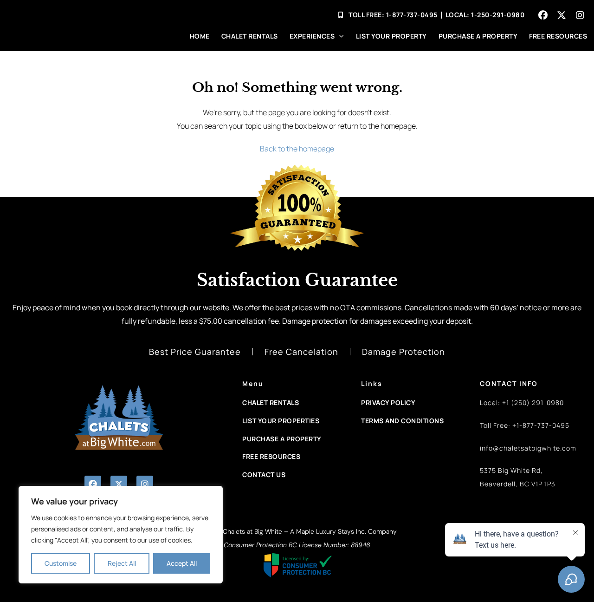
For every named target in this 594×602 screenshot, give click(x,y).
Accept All (182, 563)
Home (200, 36)
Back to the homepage (297, 149)
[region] (121, 534)
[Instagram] (580, 15)
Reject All (122, 563)
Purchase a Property (478, 36)
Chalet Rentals (249, 36)
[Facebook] (543, 15)
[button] (92, 484)
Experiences (312, 36)
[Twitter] (561, 15)
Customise (61, 563)
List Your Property (391, 36)
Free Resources (558, 36)
